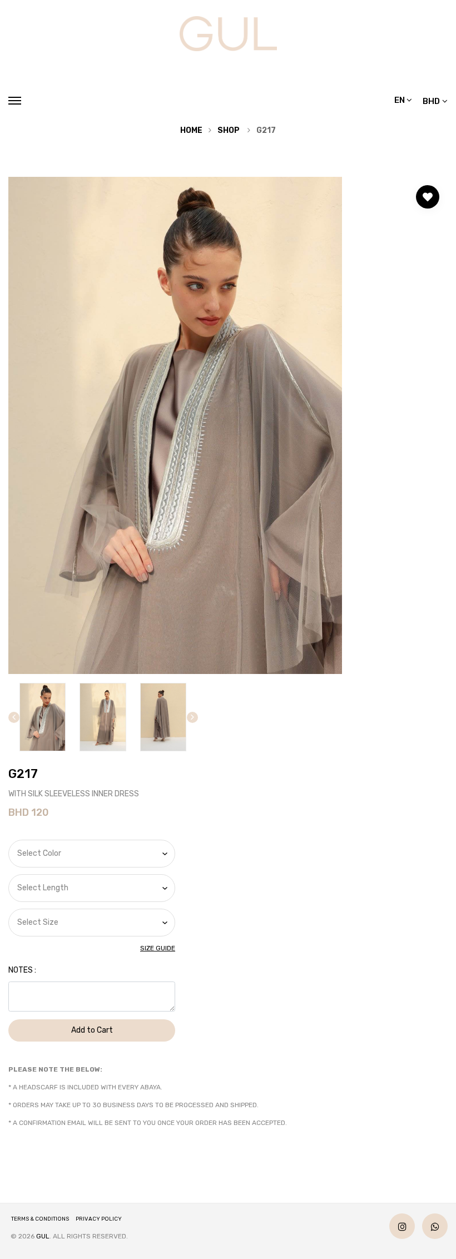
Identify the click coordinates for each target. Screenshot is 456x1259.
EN (400, 100)
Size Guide (157, 948)
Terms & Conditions (40, 1219)
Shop (228, 130)
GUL (42, 1236)
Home (191, 130)
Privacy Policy (99, 1219)
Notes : (22, 970)
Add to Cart (92, 1030)
